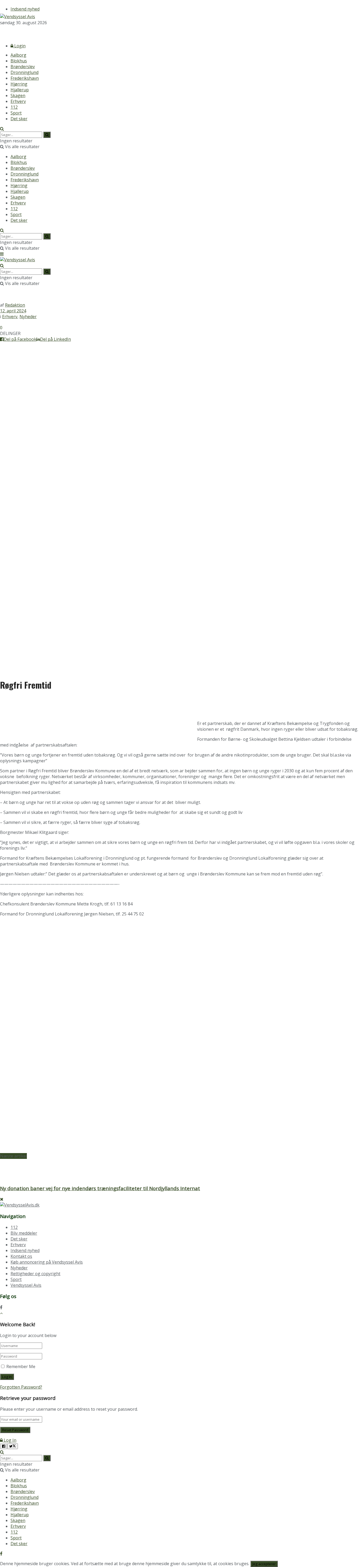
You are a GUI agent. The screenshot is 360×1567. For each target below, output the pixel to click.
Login (19, 46)
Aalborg (18, 55)
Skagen (18, 95)
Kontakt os (21, 1256)
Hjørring (19, 84)
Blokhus (19, 61)
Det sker (19, 119)
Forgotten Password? (21, 1387)
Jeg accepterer (264, 1563)
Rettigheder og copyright (35, 1273)
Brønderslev (23, 66)
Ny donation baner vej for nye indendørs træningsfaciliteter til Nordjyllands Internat (100, 1188)
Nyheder (28, 316)
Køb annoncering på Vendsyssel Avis (47, 1262)
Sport (16, 113)
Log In (9, 1440)
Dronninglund (24, 72)
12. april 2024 (13, 311)
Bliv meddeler (24, 1233)
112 (14, 107)
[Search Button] (2, 129)
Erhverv (18, 101)
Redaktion (15, 305)
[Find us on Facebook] (1, 32)
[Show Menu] (2, 254)
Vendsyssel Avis (26, 1285)
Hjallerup (20, 90)
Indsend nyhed (25, 9)
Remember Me (20, 1366)
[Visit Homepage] (17, 16)
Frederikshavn (25, 78)
